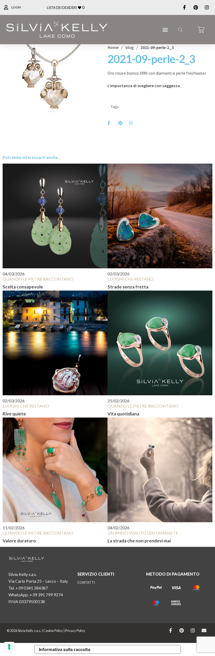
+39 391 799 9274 (46, 594)
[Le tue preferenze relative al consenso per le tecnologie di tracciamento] (9, 647)
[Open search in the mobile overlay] (179, 29)
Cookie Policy (53, 631)
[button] (165, 29)
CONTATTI (86, 582)
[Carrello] (201, 29)
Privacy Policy (75, 631)
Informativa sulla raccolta (64, 649)
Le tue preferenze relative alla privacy (137, 649)
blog (129, 47)
